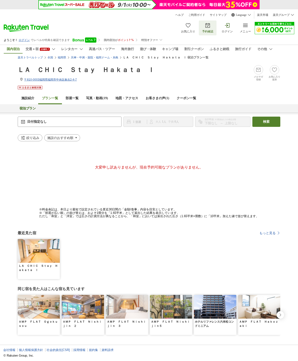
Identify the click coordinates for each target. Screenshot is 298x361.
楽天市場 (262, 15)
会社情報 (9, 350)
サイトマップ (218, 15)
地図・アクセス (126, 98)
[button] (57, 242)
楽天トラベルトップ (30, 57)
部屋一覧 (72, 98)
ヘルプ (179, 15)
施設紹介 (27, 98)
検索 (266, 121)
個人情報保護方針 (31, 350)
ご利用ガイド (196, 15)
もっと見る (267, 233)
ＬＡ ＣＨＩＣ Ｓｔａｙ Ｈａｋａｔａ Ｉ (86, 69)
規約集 (93, 350)
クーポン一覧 (186, 98)
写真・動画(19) (97, 98)
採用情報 (79, 350)
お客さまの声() (157, 98)
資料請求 (108, 350)
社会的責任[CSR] (58, 350)
